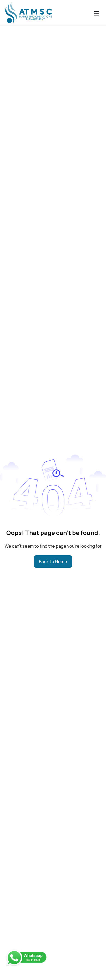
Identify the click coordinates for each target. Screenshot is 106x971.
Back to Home (53, 562)
